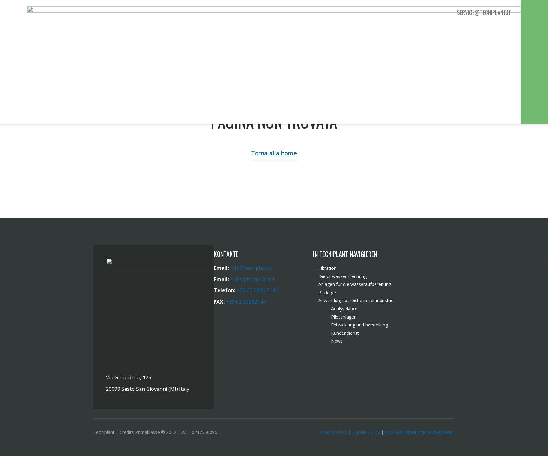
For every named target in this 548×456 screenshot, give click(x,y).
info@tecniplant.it (251, 267)
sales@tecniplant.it (252, 279)
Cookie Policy (366, 432)
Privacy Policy (333, 432)
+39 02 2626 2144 (257, 290)
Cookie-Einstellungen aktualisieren (420, 432)
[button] (534, 13)
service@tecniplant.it (484, 12)
